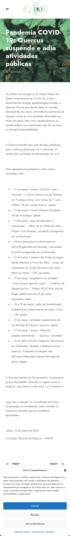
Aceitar (35, 506)
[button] (65, 470)
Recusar (35, 515)
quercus (15, 72)
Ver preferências (35, 524)
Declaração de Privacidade (43, 531)
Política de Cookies (22, 531)
